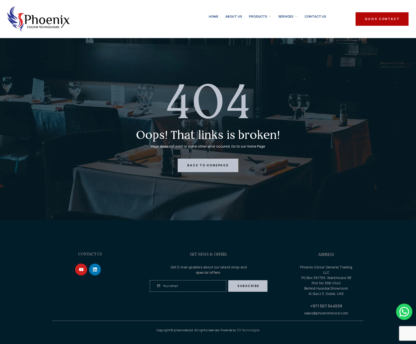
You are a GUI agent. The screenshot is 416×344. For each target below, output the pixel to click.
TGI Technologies (248, 330)
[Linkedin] (95, 269)
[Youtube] (81, 269)
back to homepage (207, 165)
